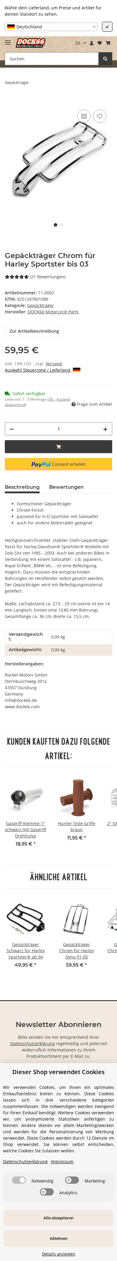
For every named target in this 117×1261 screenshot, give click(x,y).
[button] (92, 43)
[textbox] (51, 27)
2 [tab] (61, 225)
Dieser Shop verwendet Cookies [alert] (58, 1072)
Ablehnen (59, 1238)
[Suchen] (105, 58)
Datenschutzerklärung (32, 1043)
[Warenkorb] (108, 43)
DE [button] (78, 43)
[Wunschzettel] (99, 43)
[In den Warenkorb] (9, 101)
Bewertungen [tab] (66, 487)
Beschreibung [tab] (22, 487)
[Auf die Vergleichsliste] (84, 116)
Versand (54, 363)
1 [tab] (55, 225)
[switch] (19, 1180)
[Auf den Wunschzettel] (99, 116)
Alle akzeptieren (59, 1218)
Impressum (62, 1161)
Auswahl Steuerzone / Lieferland (38, 370)
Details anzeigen (58, 1254)
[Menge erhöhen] (105, 429)
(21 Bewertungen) (47, 277)
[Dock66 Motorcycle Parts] (31, 43)
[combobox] (51, 27)
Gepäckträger (40, 305)
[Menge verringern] (11, 429)
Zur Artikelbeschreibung (34, 331)
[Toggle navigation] (8, 40)
